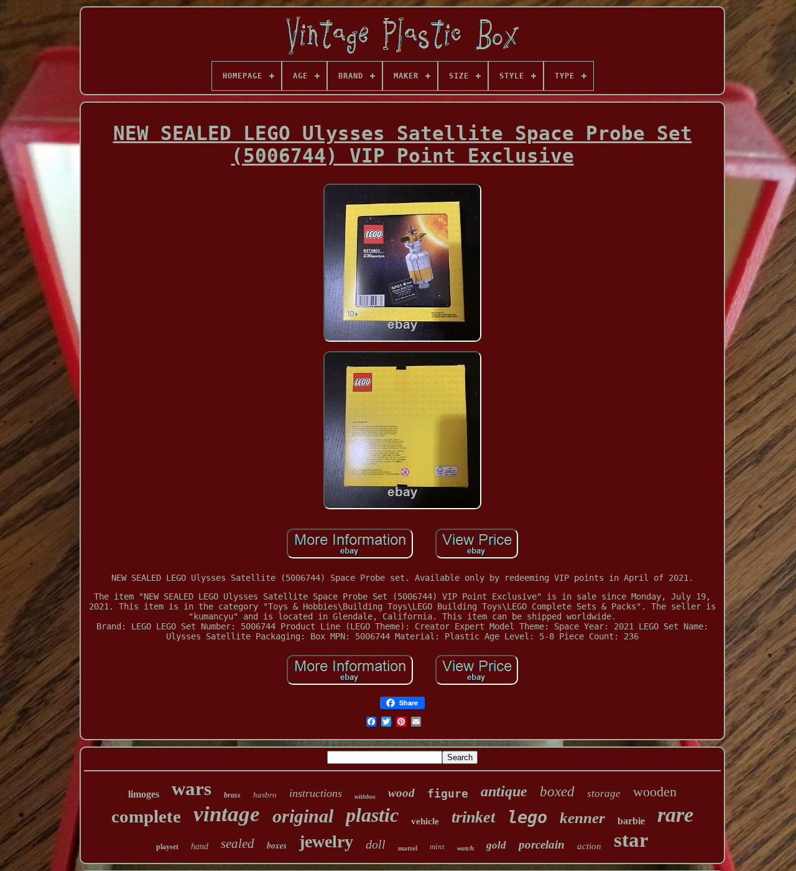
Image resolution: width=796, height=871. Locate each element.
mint (437, 846)
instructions (315, 793)
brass (232, 795)
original (302, 816)
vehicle (425, 821)
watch (465, 848)
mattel (407, 848)
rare (675, 814)
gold (496, 845)
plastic (372, 815)
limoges (143, 794)
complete (146, 816)
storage (604, 793)
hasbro (265, 794)
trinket (473, 817)
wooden (655, 791)
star (631, 840)
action (589, 846)
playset (167, 846)
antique (504, 791)
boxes (277, 845)
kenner (582, 817)
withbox (365, 796)
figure (447, 793)
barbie (631, 821)
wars (191, 788)
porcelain (542, 844)
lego (527, 817)
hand (199, 846)
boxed (557, 791)
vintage (226, 814)
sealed (237, 843)
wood (401, 792)
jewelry (326, 841)
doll (376, 844)
